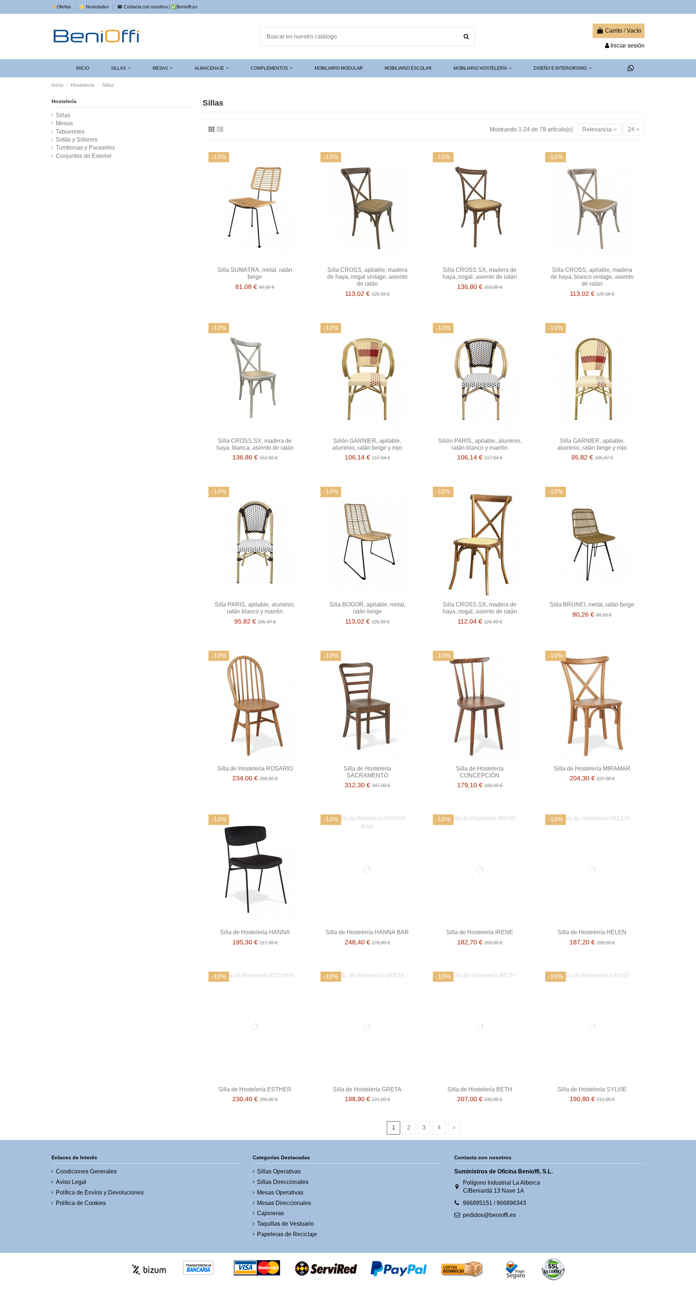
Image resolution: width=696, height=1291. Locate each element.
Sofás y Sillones (77, 139)
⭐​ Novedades (94, 6)
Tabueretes (70, 131)
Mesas (64, 123)
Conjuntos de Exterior (84, 156)
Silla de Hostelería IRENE (479, 932)
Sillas (63, 115)
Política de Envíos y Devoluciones (100, 1192)
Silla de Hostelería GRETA (367, 1089)
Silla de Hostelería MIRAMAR (592, 768)
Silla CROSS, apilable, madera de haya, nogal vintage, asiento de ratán (367, 277)
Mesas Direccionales (284, 1203)
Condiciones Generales (86, 1171)
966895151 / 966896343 (494, 1203)
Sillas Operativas (279, 1171)
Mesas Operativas (280, 1192)
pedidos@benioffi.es (489, 1215)
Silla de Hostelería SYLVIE (592, 1089)
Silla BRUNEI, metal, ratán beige (592, 604)
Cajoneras (270, 1213)
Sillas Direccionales (282, 1182)
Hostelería (63, 101)
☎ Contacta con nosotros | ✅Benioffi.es (157, 6)
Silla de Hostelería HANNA (255, 932)
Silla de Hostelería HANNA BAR (367, 932)
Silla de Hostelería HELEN (592, 932)
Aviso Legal (71, 1182)
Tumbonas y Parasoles (85, 147)
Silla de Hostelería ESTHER (254, 1089)
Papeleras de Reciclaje (287, 1234)
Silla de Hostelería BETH (479, 1089)
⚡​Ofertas (61, 6)
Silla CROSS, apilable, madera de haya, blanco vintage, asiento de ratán (592, 277)
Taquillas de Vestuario (285, 1224)
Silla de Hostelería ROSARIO (255, 768)
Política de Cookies (81, 1203)
